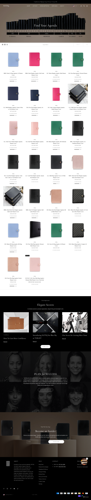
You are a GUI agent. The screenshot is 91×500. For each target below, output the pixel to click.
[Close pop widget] (87, 459)
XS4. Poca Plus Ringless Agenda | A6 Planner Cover (34, 108)
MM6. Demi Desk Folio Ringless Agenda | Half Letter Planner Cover (13, 210)
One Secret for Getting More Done (74, 335)
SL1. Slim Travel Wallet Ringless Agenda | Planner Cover (13, 142)
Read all (5, 341)
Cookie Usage (42, 481)
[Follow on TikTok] (17, 488)
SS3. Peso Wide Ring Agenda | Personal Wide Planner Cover (35, 245)
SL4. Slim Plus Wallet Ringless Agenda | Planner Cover (35, 142)
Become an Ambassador (82, 466)
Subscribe (56, 441)
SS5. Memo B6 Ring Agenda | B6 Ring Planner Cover (13, 245)
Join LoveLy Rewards (82, 464)
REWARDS (54, 6)
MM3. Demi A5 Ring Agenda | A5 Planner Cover (13, 74)
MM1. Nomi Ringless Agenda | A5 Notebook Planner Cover (78, 142)
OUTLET (35, 6)
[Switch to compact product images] (7, 44)
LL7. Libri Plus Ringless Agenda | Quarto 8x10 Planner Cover (35, 176)
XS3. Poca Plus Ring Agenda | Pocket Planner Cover (13, 279)
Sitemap (40, 483)
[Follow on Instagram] (7, 488)
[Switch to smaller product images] (4, 44)
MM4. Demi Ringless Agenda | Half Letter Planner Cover (34, 74)
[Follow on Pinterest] (10, 488)
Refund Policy (42, 474)
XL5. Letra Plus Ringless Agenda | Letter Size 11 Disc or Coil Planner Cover (13, 176)
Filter (87, 44)
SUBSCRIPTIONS (44, 6)
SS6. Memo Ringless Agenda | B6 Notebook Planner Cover (56, 142)
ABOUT (62, 6)
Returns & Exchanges (43, 466)
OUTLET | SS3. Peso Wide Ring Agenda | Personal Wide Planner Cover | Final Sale (34, 279)
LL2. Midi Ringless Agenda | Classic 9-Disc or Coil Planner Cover (13, 108)
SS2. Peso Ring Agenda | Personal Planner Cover (77, 74)
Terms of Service (42, 479)
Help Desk (41, 464)
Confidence (6, 335)
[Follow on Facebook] (4, 488)
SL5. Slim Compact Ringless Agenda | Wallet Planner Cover (56, 108)
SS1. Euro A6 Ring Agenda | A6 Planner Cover (56, 245)
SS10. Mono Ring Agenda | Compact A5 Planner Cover (78, 245)
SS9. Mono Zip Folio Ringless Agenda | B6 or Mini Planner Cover (56, 210)
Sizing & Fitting (42, 471)
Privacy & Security (43, 476)
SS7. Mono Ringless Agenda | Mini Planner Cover (56, 74)
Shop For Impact (45, 389)
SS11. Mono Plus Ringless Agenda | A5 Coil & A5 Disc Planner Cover (78, 210)
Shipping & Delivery (43, 469)
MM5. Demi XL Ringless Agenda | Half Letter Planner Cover (35, 210)
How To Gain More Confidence (15, 338)
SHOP (28, 6)
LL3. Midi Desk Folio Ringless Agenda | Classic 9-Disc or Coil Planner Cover (78, 108)
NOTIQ (13, 71)
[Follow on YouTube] (14, 488)
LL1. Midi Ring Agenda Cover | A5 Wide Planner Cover (56, 176)
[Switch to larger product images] (2, 44)
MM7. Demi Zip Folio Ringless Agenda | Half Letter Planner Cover (78, 176)
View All (45, 346)
